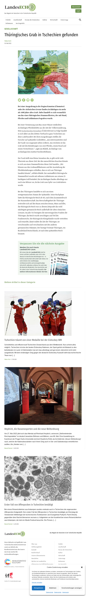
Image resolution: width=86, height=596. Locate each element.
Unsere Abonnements (38, 555)
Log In (78, 11)
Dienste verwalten (37, 582)
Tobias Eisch (7, 41)
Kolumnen (9, 23)
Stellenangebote (36, 547)
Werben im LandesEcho (38, 561)
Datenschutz (49, 592)
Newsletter (34, 558)
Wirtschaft (54, 20)
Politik (8, 20)
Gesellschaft (18, 20)
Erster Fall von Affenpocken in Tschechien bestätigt (28, 504)
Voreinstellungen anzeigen (71, 588)
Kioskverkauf (35, 552)
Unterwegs (64, 20)
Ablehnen (52, 588)
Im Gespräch (20, 23)
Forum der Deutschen (32, 20)
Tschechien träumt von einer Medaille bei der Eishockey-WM (33, 340)
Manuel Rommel (8, 448)
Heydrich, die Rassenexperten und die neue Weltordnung (31, 428)
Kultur (45, 20)
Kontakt (33, 550)
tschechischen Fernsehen (31, 130)
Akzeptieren (38, 588)
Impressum (65, 592)
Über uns (34, 544)
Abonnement (76, 7)
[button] (82, 567)
